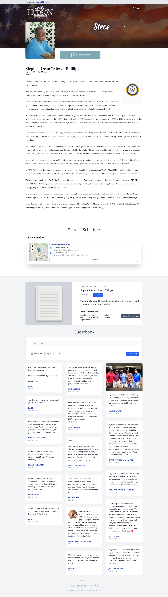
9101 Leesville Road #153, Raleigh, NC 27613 (71, 255)
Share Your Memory (130, 316)
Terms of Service (90, 587)
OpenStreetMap (86, 591)
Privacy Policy (77, 587)
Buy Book (98, 295)
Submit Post (132, 354)
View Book (85, 295)
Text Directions (93, 260)
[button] (38, 249)
